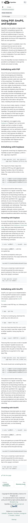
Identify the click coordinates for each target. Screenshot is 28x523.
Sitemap (14, 519)
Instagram (23, 513)
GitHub (17, 515)
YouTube (16, 513)
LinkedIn (4, 513)
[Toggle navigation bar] (2, 2)
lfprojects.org (14, 502)
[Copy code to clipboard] (25, 159)
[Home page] (2, 7)
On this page (6, 16)
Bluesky (10, 513)
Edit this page (7, 475)
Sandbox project (17, 504)
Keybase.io (4, 123)
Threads (11, 515)
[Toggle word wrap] (22, 159)
